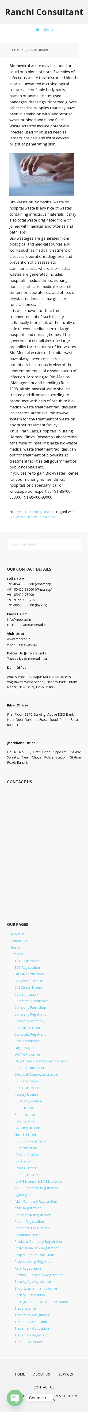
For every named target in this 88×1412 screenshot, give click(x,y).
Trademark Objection (31, 1321)
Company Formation (30, 1007)
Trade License (25, 1308)
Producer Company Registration (39, 1241)
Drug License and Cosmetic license (41, 1061)
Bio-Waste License (29, 981)
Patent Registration (29, 1221)
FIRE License (24, 1107)
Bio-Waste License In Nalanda (32, 517)
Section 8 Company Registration (39, 1275)
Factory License (26, 1094)
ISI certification (26, 1148)
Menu (47, 29)
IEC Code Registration (31, 1141)
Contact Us (19, 941)
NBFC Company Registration (36, 1188)
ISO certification (27, 1154)
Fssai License (25, 1121)
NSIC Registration (28, 1208)
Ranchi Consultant (44, 11)
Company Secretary (29, 1021)
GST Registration (27, 1128)
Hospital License (27, 1134)
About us (17, 934)
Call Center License (29, 987)
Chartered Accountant (31, 1001)
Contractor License (29, 1027)
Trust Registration (28, 1341)
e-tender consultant (29, 1067)
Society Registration (30, 1295)
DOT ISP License (27, 1054)
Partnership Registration (33, 1215)
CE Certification (26, 994)
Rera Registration (28, 1268)
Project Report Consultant (34, 1255)
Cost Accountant (27, 1041)
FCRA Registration (28, 1101)
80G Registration (27, 967)
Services (17, 954)
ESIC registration (27, 1087)
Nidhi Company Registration (36, 1201)
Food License (25, 1114)
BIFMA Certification (29, 974)
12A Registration (27, 961)
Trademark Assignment (32, 1315)
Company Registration (31, 1014)
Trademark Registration (32, 1335)
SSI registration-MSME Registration (41, 1301)
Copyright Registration (31, 1034)
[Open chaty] (15, 1398)
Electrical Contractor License (36, 1074)
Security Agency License (33, 1281)
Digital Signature (27, 1047)
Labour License (26, 1168)
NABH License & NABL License (38, 1181)
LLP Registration (27, 1174)
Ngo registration (27, 1194)
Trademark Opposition (32, 1328)
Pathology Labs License (33, 1228)
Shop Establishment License (36, 1288)
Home (15, 947)
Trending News (39, 511)
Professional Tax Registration (37, 1248)
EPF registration (27, 1081)
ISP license (23, 1161)
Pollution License (27, 1235)
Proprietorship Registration (35, 1261)
